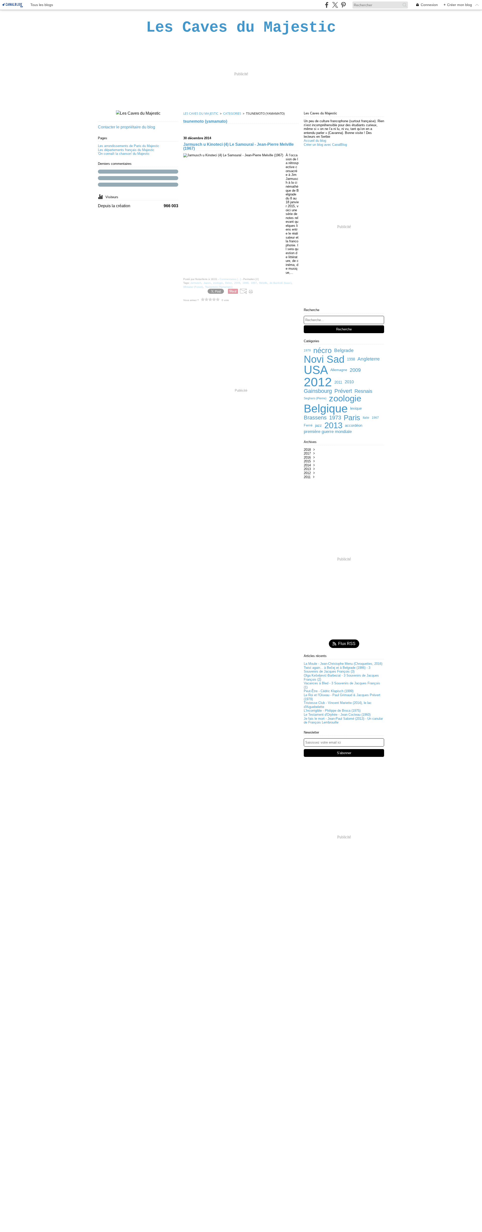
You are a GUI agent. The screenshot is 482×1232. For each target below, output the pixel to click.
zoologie (345, 398)
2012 (318, 382)
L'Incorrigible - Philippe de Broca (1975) (332, 710)
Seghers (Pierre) (315, 398)
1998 (351, 359)
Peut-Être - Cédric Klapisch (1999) (328, 691)
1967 (375, 417)
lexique (356, 408)
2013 (333, 425)
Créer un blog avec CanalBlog (325, 145)
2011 (338, 382)
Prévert (343, 391)
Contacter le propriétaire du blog (126, 127)
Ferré (308, 425)
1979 (307, 350)
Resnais (363, 391)
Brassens (315, 417)
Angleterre (368, 359)
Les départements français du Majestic (126, 150)
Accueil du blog (315, 140)
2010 (349, 382)
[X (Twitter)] (335, 5)
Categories (232, 113)
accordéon (353, 425)
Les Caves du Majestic (200, 113)
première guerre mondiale (328, 432)
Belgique (326, 408)
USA (316, 370)
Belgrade (344, 350)
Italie (366, 417)
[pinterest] (343, 5)
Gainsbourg (318, 391)
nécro (322, 350)
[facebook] (327, 5)
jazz (318, 425)
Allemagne (338, 370)
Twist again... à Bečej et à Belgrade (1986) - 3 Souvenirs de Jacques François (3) (337, 670)
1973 (335, 417)
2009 (355, 370)
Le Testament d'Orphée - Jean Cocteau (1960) (337, 714)
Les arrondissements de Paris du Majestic (128, 146)
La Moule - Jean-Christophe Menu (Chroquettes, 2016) (343, 664)
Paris (352, 417)
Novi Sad (324, 359)
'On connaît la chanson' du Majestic (124, 154)
